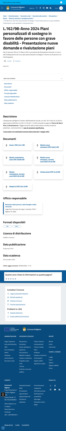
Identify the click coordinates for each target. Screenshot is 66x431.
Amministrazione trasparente (39, 386)
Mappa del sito (8, 425)
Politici (6, 352)
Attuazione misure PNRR (39, 403)
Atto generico (53, 16)
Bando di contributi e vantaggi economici (21, 18)
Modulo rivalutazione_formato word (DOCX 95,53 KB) (17, 174)
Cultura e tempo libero (38, 348)
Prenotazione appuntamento (23, 392)
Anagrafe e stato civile (24, 362)
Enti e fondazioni (9, 350)
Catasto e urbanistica (25, 358)
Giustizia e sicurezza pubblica (25, 370)
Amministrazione (14, 16)
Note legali (37, 399)
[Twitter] (36, 8)
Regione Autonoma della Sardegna (11, 2)
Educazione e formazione (23, 342)
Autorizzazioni (38, 358)
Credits (17, 425)
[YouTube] (46, 8)
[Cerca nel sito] (61, 8)
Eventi (51, 360)
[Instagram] (43, 8)
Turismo (21, 366)
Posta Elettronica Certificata (9, 410)
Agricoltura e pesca (39, 364)
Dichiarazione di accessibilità (38, 395)
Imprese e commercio (40, 355)
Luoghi (51, 357)
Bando (5, 18)
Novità (51, 336)
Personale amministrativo (8, 356)
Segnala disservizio (24, 396)
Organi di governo (9, 341)
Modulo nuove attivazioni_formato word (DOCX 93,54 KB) (47, 159)
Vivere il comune (54, 352)
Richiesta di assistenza (22, 400)
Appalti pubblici (38, 361)
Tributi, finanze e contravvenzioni (39, 342)
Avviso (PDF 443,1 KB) (17, 145)
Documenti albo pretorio (40, 16)
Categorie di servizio (26, 336)
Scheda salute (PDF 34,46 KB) (50, 172)
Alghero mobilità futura (53, 366)
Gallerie (51, 363)
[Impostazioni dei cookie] (3, 428)
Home (5, 16)
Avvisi (50, 344)
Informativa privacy (39, 391)
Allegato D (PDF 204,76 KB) (18, 186)
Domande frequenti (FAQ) (25, 386)
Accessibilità (25, 425)
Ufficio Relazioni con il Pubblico (10, 405)
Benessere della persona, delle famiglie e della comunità (20, 206)
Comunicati (52, 347)
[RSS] (50, 8)
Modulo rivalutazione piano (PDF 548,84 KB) (16, 158)
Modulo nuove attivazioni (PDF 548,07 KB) (49, 146)
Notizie (51, 341)
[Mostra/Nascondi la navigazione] (2, 8)
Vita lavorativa (23, 352)
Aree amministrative (10, 344)
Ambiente (37, 352)
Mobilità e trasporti (24, 355)
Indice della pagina (9, 78)
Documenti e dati (26, 16)
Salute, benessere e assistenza (25, 348)
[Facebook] (39, 8)
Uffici (5, 347)
